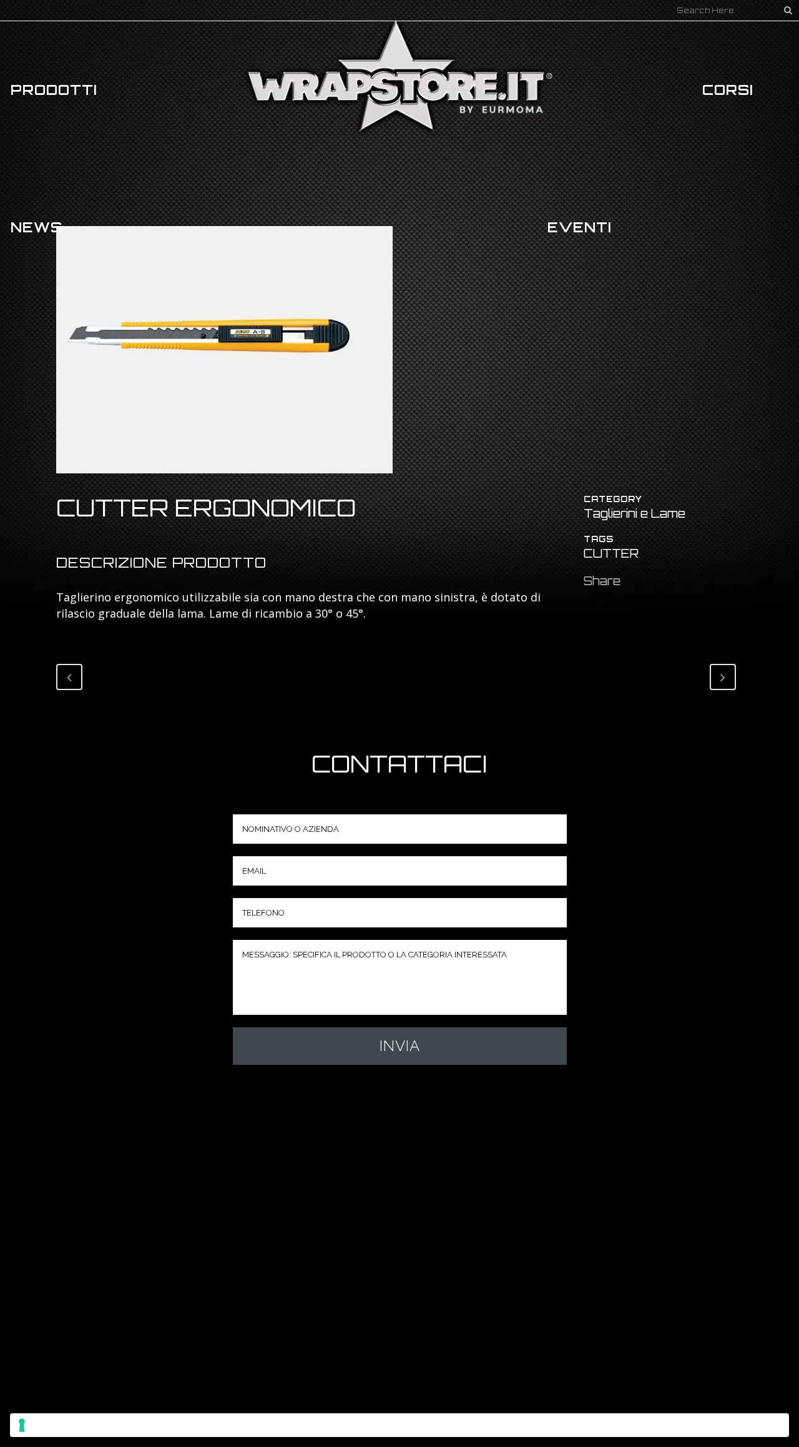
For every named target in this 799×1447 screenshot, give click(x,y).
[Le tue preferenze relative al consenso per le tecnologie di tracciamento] (399, 1425)
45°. (356, 613)
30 (321, 613)
